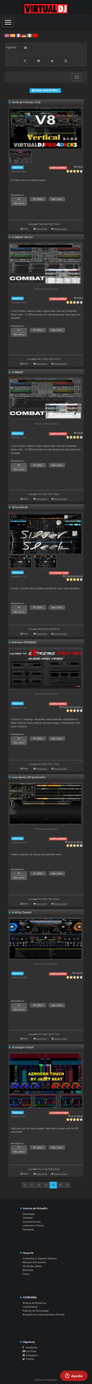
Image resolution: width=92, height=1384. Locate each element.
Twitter (29, 1359)
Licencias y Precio (33, 1225)
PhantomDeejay (74, 576)
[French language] (18, 35)
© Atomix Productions (46, 1379)
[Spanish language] (12, 35)
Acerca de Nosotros (34, 1303)
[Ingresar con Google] (66, 61)
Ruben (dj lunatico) (72, 707)
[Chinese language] (35, 35)
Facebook (30, 1347)
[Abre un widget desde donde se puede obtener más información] (74, 1376)
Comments (41, 229)
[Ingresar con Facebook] (25, 61)
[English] (6, 35)
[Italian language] (29, 35)
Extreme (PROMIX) (24, 642)
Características (32, 1221)
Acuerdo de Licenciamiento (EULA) (44, 1314)
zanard (79, 972)
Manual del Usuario (34, 1262)
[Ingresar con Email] (25, 48)
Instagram (31, 1355)
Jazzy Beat (77, 1116)
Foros (26, 1274)
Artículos (28, 1270)
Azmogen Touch (22, 1047)
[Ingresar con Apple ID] (52, 61)
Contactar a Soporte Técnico (39, 1258)
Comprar (28, 1217)
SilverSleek (20, 507)
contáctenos (30, 1306)
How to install (60, 229)
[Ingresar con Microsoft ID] (38, 61)
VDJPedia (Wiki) (32, 1266)
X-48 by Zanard (21, 912)
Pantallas (28, 1229)
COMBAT (18, 372)
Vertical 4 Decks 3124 (26, 102)
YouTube (30, 1351)
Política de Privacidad (35, 1310)
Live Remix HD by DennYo (29, 777)
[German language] (23, 35)
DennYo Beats (75, 842)
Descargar (29, 1213)
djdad (80, 166)
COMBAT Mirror (22, 237)
